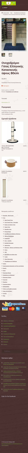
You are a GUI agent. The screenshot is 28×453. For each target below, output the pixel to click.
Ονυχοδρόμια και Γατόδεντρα (19, 12)
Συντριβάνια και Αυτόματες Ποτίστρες (12, 233)
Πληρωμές (5, 341)
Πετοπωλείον (6, 339)
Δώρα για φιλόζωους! (7, 291)
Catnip (6, 256)
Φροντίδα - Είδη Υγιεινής (8, 215)
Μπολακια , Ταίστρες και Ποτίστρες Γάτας (13, 247)
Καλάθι (5, 331)
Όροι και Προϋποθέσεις (8, 336)
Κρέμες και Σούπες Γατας (10, 224)
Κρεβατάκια (7, 238)
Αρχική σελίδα (6, 12)
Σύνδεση (5, 344)
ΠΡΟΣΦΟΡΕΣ (6, 286)
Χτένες (6, 249)
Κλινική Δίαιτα (8, 231)
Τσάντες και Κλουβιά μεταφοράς (9, 288)
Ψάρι (4, 295)
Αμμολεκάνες (7, 245)
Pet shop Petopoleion (7, 323)
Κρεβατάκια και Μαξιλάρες (8, 275)
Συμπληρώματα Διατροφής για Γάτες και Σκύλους (13, 266)
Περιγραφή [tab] (4, 98)
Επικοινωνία (6, 328)
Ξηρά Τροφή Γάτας (9, 220)
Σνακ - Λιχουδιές (8, 240)
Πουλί (4, 270)
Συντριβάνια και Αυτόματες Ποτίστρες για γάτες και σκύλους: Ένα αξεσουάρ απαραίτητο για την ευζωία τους (14, 385)
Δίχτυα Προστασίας (9, 259)
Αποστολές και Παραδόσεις (9, 326)
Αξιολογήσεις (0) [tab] (6, 102)
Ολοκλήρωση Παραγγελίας (9, 333)
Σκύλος (4, 263)
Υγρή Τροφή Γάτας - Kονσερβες (11, 222)
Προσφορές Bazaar (7, 272)
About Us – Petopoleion (8, 320)
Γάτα (11, 12)
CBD (6, 252)
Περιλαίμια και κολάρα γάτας (11, 254)
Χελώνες (5, 293)
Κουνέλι (4, 268)
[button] (24, 20)
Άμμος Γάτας (7, 227)
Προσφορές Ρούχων (7, 277)
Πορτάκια (5, 282)
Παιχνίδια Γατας (8, 229)
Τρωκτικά (5, 279)
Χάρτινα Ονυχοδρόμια (9, 236)
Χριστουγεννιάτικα (7, 284)
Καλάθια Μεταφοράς (9, 243)
